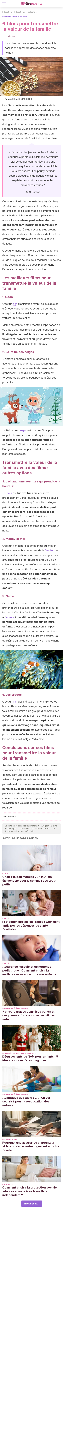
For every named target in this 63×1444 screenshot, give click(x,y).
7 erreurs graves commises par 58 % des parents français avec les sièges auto (28, 1015)
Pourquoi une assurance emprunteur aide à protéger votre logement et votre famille (30, 1146)
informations (9, 1139)
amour (10, 617)
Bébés (5, 874)
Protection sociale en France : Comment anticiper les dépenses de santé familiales (31, 925)
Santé (5, 918)
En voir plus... (31, 1203)
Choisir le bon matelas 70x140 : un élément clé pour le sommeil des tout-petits (29, 880)
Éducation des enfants (24, 12)
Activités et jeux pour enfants (18, 1053)
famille (49, 550)
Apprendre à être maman (15, 1008)
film (15, 303)
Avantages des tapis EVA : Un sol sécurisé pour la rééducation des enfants (26, 1101)
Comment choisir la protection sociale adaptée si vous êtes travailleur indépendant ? (29, 1191)
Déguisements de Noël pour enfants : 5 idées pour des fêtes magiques (30, 1058)
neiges (23, 430)
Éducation (7, 12)
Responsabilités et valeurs (14, 17)
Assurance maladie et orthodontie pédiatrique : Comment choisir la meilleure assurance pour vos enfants (29, 970)
